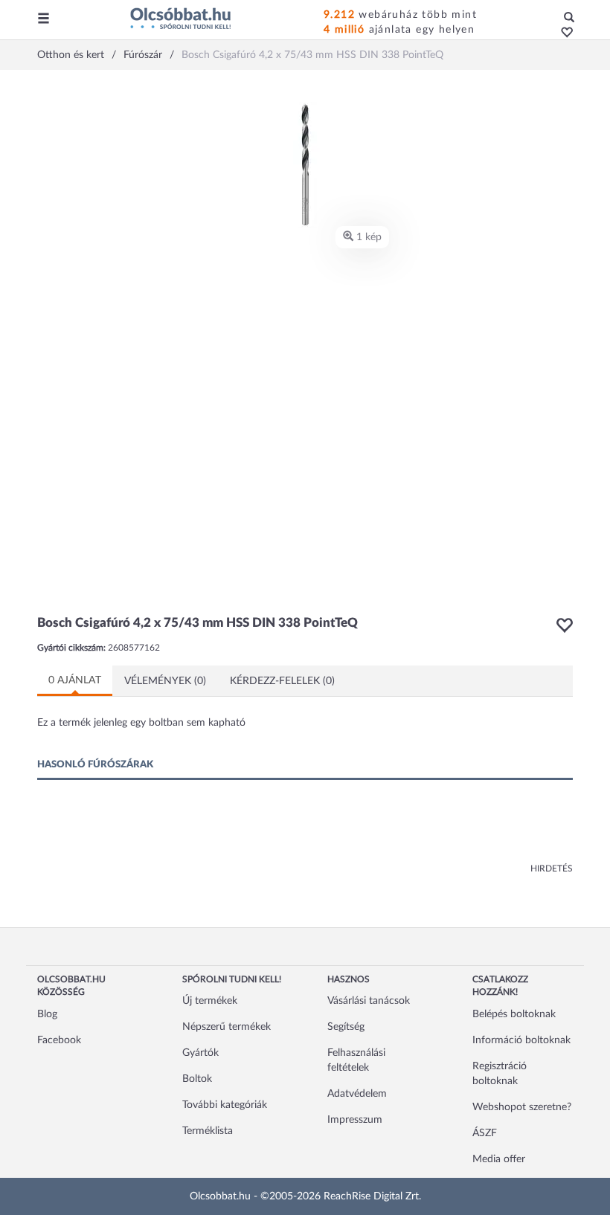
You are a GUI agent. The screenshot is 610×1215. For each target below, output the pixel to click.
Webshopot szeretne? (521, 1107)
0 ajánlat (74, 680)
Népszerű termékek (226, 1027)
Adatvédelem (357, 1094)
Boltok (197, 1079)
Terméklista (207, 1131)
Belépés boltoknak (514, 1014)
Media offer (498, 1159)
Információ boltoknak (521, 1040)
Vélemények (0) (165, 681)
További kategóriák (224, 1105)
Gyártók (200, 1053)
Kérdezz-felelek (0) (282, 681)
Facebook (59, 1040)
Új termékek (209, 1001)
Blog (47, 1014)
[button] (563, 33)
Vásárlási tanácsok (368, 1001)
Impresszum (354, 1120)
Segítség (346, 1027)
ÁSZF (484, 1133)
